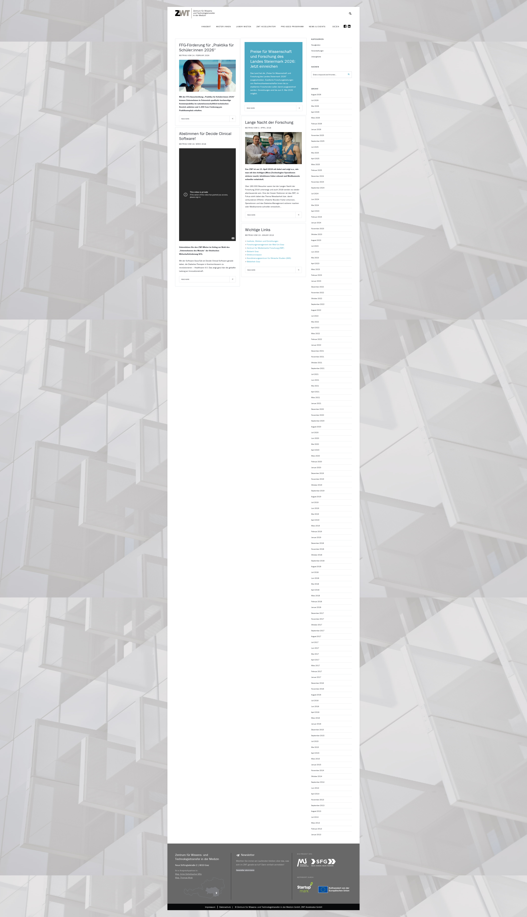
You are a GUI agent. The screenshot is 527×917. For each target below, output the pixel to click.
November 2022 (317, 292)
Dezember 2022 (317, 287)
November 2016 (317, 689)
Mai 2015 (315, 747)
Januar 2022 (316, 345)
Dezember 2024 (317, 176)
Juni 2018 (315, 578)
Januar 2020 (316, 467)
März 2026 (315, 118)
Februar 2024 (316, 217)
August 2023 (316, 240)
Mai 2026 (315, 106)
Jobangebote (316, 56)
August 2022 (316, 310)
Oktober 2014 (316, 776)
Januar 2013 (316, 834)
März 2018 (315, 595)
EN (337, 27)
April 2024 (315, 211)
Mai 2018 (315, 584)
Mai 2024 (315, 205)
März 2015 (315, 759)
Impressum (210, 907)
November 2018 (317, 549)
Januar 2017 (316, 677)
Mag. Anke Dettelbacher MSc (188, 874)
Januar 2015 (316, 764)
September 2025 (317, 141)
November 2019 (317, 479)
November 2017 (317, 619)
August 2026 (316, 94)
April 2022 (315, 327)
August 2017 (316, 636)
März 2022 (315, 333)
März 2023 (315, 269)
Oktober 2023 (316, 234)
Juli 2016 (315, 700)
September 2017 (317, 630)
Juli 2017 (315, 642)
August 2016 (316, 695)
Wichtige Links (257, 229)
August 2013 (316, 811)
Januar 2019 (316, 537)
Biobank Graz (253, 251)
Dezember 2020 (317, 409)
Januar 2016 (316, 724)
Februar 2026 (316, 123)
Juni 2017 (315, 648)
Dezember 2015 (317, 729)
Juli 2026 (315, 100)
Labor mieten (243, 26)
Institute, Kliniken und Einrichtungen (262, 241)
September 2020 (317, 421)
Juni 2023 (315, 252)
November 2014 (317, 770)
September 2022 (317, 304)
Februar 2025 (316, 170)
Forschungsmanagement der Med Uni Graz (265, 244)
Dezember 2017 (317, 613)
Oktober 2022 (316, 298)
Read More (185, 119)
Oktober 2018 (316, 555)
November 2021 (317, 357)
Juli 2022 (315, 316)
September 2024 (317, 188)
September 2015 (317, 735)
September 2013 (317, 805)
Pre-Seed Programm (292, 26)
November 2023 (317, 228)
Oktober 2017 (316, 625)
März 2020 (315, 456)
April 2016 (315, 712)
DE (334, 27)
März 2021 (315, 397)
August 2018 (316, 566)
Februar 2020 (316, 461)
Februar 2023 (316, 275)
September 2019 (317, 491)
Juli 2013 (315, 817)
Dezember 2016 (317, 683)
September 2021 (317, 368)
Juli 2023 (315, 246)
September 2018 (317, 561)
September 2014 (317, 782)
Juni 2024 (315, 199)
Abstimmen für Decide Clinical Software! (205, 136)
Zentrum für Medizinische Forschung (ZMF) (265, 248)
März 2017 (315, 665)
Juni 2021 (315, 380)
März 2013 (315, 823)
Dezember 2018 (317, 543)
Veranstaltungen (317, 51)
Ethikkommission (254, 254)
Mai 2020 (315, 444)
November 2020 (317, 415)
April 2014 (315, 794)
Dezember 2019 (317, 473)
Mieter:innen (223, 26)
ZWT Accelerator (266, 26)
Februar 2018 (316, 601)
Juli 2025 (315, 147)
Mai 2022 (315, 322)
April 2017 (315, 660)
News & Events (317, 26)
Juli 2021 (315, 374)
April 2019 (315, 520)
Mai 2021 (315, 386)
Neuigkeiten (315, 45)
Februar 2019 (316, 531)
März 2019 (315, 526)
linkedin (350, 26)
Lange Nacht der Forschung (269, 122)
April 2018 (315, 590)
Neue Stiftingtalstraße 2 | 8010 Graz (192, 865)
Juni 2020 (315, 438)
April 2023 (315, 263)
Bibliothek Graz (253, 261)
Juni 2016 (315, 706)
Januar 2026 (316, 129)
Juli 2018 (315, 572)
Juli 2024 (315, 193)
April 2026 (315, 112)
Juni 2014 (315, 788)
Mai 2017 (315, 654)
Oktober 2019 (316, 485)
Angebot (206, 26)
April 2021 (315, 392)
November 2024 (317, 182)
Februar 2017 (316, 671)
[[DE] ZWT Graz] (195, 5)
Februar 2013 (316, 829)
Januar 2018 (316, 607)
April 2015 (315, 753)
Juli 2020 (315, 432)
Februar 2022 (316, 339)
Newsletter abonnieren (245, 870)
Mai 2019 (315, 514)
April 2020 (315, 450)
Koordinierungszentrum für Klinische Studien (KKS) (269, 258)
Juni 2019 (315, 508)
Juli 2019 (315, 502)
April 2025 (315, 158)
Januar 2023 (316, 281)
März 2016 (315, 718)
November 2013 (317, 799)
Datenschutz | (225, 907)
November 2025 (317, 135)
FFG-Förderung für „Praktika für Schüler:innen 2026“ (206, 47)
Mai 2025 (315, 153)
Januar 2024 (316, 222)
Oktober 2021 (316, 362)
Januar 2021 (316, 403)
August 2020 (316, 427)
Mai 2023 (315, 258)
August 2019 (316, 496)
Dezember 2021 (317, 351)
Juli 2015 (315, 741)
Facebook (346, 26)
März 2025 (315, 164)
